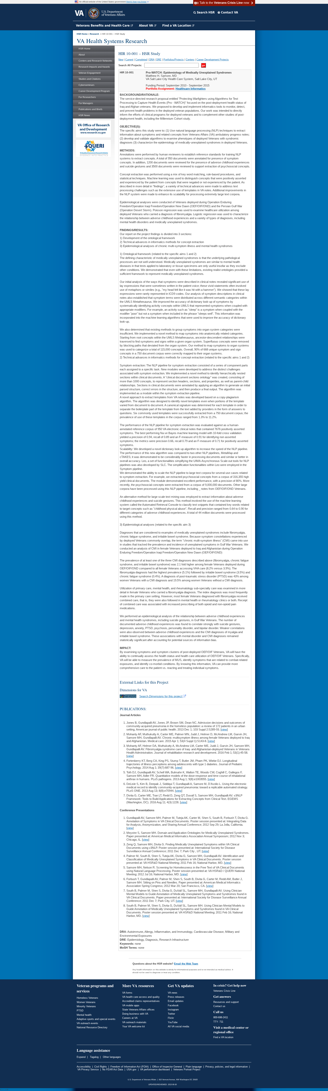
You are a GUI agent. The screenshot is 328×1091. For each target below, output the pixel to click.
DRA (151, 59)
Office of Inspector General (167, 1066)
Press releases (176, 996)
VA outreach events (87, 1023)
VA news (172, 992)
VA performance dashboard (155, 1069)
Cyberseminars (86, 85)
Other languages (111, 1057)
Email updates (176, 1001)
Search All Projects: (130, 65)
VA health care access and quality (141, 996)
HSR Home (82, 34)
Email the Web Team (186, 963)
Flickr (171, 1018)
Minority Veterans (86, 1006)
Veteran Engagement (89, 73)
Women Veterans (86, 1002)
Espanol (81, 1057)
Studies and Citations (90, 79)
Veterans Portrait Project (186, 1069)
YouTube (172, 1022)
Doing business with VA (135, 1013)
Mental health (84, 1014)
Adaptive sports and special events (96, 1019)
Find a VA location (223, 1037)
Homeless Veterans (87, 997)
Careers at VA (130, 1018)
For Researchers (87, 97)
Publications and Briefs (90, 109)
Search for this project (161, 696)
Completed (141, 59)
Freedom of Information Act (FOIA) (129, 1066)
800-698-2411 (220, 1017)
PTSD (80, 1010)
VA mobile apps (130, 1005)
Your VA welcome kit (133, 1026)
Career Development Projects (212, 59)
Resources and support (226, 1002)
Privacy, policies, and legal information (226, 1066)
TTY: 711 (218, 1021)
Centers (190, 59)
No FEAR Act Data (112, 1069)
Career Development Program (94, 91)
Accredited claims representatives (141, 1001)
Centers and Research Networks (95, 61)
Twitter (171, 1013)
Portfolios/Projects (173, 59)
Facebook (173, 1005)
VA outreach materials (134, 1022)
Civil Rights (100, 1066)
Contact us (219, 1006)
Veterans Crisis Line (224, 990)
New (120, 59)
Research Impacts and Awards (94, 67)
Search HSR (205, 12)
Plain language (194, 1066)
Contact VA (229, 12)
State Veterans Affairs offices (138, 1009)
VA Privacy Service (88, 1069)
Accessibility (84, 1066)
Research (94, 34)
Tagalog (94, 1057)
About (82, 54)
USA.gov (131, 1069)
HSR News (84, 115)
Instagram (173, 1009)
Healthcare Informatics (191, 88)
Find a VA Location (177, 25)
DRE (158, 59)
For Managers (86, 103)
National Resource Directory (92, 1027)
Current (129, 59)
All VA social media (178, 1026)
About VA (146, 25)
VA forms (127, 992)
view (224, 729)
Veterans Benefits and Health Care (103, 25)
